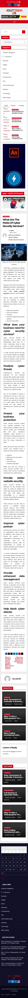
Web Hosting (6, 97)
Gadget (5, 65)
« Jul (2, 878)
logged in (13, 751)
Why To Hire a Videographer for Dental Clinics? (17, 130)
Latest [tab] (6, 105)
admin (12, 230)
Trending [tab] (21, 105)
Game (4, 69)
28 (17, 869)
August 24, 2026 (10, 817)
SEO (4, 81)
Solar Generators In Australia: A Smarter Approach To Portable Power (18, 114)
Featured (5, 60)
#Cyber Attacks (13, 237)
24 (3, 869)
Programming (7, 77)
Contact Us (8, 994)
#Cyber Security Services (16, 239)
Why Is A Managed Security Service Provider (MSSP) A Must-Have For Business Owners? (9, 663)
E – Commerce (7, 56)
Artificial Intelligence (9, 52)
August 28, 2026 (10, 779)
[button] (25, 21)
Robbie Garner (18, 704)
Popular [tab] (13, 105)
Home (2, 994)
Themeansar (15, 990)
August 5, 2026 (10, 834)
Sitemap (14, 994)
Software (5, 89)
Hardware (6, 73)
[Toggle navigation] (14, 22)
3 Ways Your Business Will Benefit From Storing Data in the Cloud (18, 660)
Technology (6, 93)
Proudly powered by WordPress (9, 988)
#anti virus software (14, 235)
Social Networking (8, 85)
